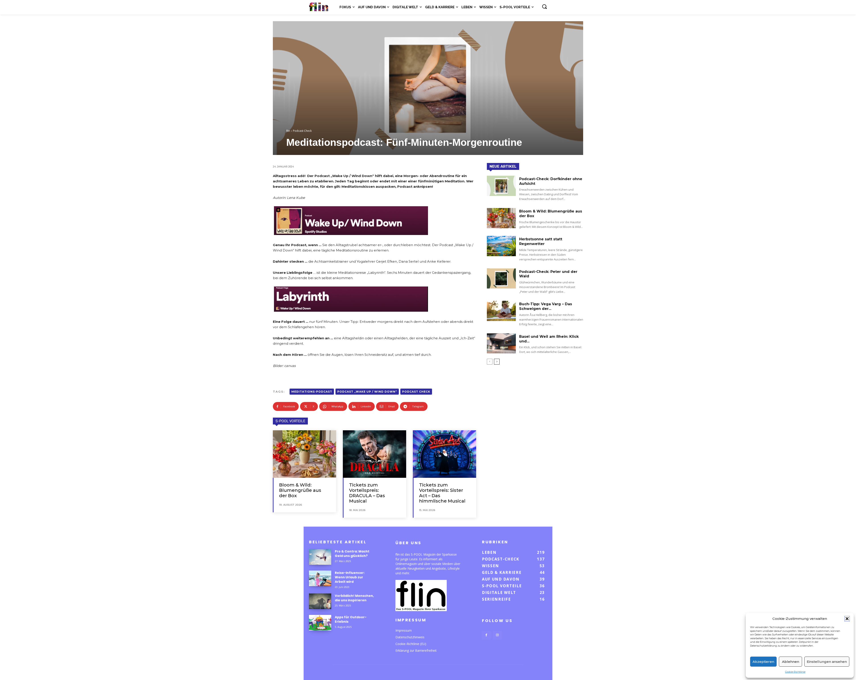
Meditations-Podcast (311, 391)
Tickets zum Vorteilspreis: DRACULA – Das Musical (367, 493)
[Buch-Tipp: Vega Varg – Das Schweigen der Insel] (501, 311)
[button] (847, 618)
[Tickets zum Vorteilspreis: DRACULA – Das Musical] (374, 454)
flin (288, 131)
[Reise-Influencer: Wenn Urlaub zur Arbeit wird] (320, 578)
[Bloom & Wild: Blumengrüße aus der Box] (304, 454)
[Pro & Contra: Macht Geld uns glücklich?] (320, 557)
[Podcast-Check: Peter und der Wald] (501, 278)
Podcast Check (416, 391)
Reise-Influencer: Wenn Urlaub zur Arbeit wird (350, 577)
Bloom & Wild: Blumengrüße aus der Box (300, 490)
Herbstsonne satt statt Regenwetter (540, 241)
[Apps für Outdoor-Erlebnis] (320, 623)
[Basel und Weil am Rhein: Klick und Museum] (501, 343)
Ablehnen (790, 661)
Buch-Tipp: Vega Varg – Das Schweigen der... (545, 306)
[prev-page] (489, 362)
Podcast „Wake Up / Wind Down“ (367, 391)
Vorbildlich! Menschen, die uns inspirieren (354, 597)
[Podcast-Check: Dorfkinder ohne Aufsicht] (501, 186)
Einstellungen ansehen (827, 661)
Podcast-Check (302, 131)
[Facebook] (486, 635)
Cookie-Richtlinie (795, 671)
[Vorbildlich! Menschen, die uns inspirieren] (320, 601)
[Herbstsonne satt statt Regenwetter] (501, 246)
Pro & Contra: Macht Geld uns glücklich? (352, 553)
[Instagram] (497, 635)
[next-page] (497, 362)
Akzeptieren (763, 661)
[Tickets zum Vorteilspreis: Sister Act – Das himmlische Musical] (444, 454)
